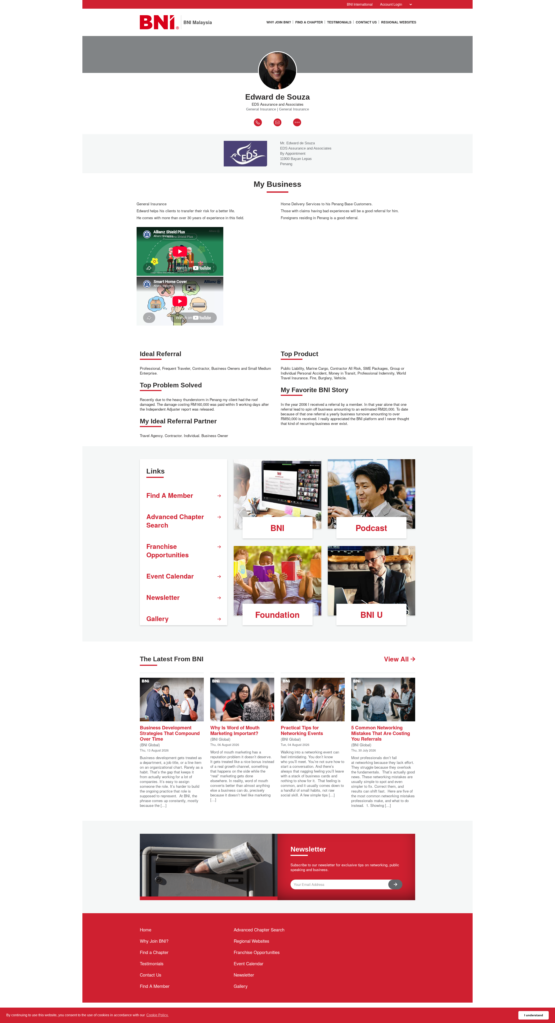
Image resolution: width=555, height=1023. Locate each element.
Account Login (391, 4)
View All (397, 659)
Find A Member (169, 495)
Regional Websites (398, 22)
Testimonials (339, 22)
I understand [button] (533, 1015)
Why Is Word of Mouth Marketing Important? (235, 730)
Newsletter (163, 597)
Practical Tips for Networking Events (302, 730)
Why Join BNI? (278, 22)
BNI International (360, 4)
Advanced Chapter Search (175, 521)
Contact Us (366, 22)
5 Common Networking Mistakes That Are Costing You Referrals (380, 733)
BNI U (371, 614)
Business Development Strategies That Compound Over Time (170, 733)
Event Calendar (170, 576)
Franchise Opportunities (167, 550)
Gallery (157, 618)
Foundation (277, 614)
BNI (277, 528)
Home (145, 929)
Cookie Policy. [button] (157, 1015)
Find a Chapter (309, 22)
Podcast (371, 528)
